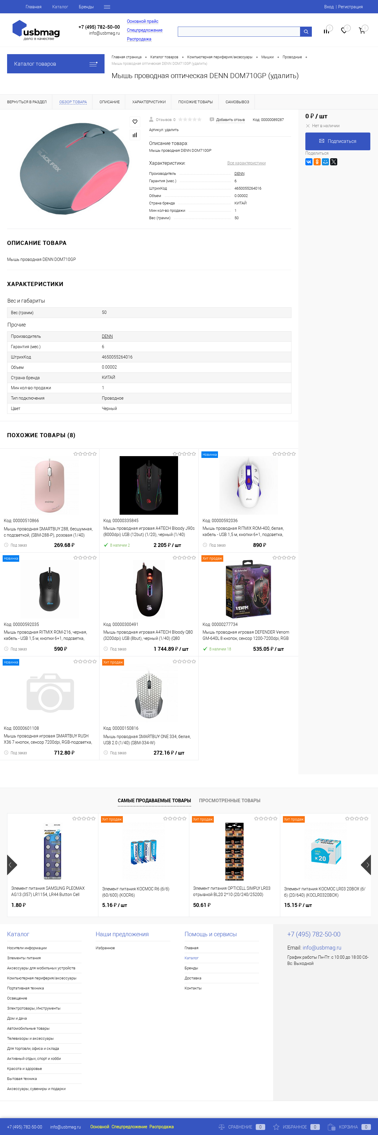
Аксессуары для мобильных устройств (41, 968)
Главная (34, 6)
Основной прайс (142, 21)
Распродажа (139, 39)
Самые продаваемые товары (154, 800)
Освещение (17, 998)
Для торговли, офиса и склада (33, 1048)
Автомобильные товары (28, 1028)
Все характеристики (246, 163)
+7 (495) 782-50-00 (99, 27)
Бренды (86, 6)
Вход (329, 6)
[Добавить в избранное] (135, 122)
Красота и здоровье (24, 1068)
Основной (99, 1126)
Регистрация (350, 6)
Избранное (105, 948)
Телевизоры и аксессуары (30, 1038)
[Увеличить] (75, 168)
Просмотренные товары (229, 800)
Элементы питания (24, 958)
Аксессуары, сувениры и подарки (36, 1088)
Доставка (193, 978)
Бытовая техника (22, 1078)
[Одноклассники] (317, 161)
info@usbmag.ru (104, 33)
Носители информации (27, 948)
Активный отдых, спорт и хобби (34, 1058)
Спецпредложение (144, 30)
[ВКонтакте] (308, 161)
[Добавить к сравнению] (135, 135)
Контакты (193, 988)
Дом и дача (17, 1018)
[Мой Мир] (325, 161)
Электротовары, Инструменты (34, 1008)
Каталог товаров (35, 64)
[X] (333, 161)
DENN (239, 173)
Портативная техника (25, 988)
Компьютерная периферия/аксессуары (41, 978)
